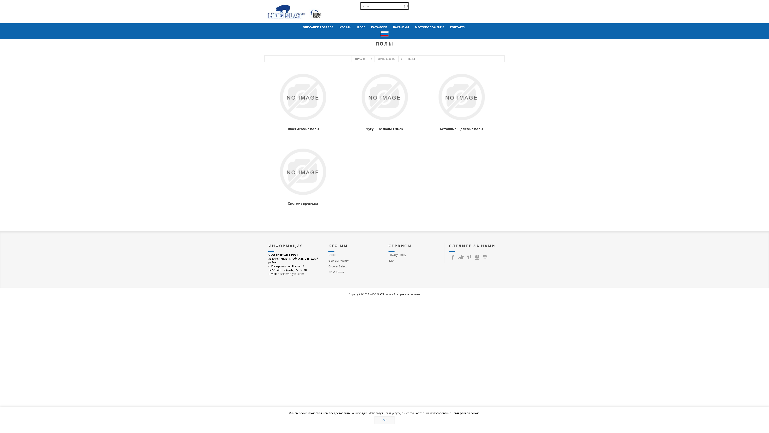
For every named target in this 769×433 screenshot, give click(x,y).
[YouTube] (477, 257)
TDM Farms (336, 272)
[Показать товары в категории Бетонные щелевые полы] (461, 97)
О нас (332, 255)
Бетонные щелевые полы (461, 129)
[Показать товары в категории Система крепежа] (302, 171)
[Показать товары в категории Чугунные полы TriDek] (384, 97)
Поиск (405, 6)
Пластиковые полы (303, 129)
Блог (392, 260)
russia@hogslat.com (291, 274)
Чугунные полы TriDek (384, 129)
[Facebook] (453, 257)
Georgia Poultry (338, 260)
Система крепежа (303, 203)
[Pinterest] (469, 257)
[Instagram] (485, 257)
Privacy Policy (397, 255)
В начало (359, 59)
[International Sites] (384, 34)
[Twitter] (461, 257)
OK (384, 420)
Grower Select (337, 266)
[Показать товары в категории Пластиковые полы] (302, 97)
